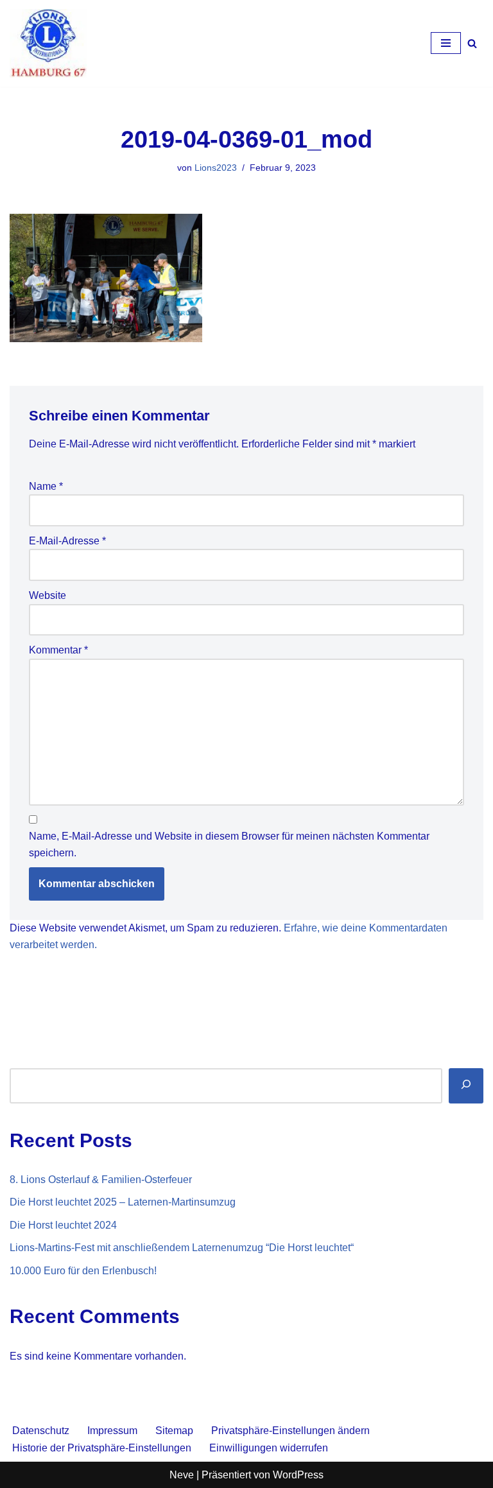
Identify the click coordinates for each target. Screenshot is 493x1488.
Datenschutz (40, 1430)
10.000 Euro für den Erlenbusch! (83, 1270)
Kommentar (58, 650)
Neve (181, 1474)
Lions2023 (216, 167)
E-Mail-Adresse (67, 540)
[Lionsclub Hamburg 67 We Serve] (48, 43)
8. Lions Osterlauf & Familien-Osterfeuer (101, 1179)
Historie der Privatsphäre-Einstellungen (101, 1447)
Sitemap (174, 1430)
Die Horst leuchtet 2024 (63, 1225)
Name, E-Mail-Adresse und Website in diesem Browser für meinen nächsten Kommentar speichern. (229, 844)
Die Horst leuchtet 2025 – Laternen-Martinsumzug (123, 1202)
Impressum (112, 1430)
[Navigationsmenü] (446, 43)
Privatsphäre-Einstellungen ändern (290, 1430)
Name (46, 486)
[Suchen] (472, 43)
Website (47, 595)
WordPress (298, 1474)
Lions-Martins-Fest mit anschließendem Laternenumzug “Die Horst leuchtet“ (182, 1247)
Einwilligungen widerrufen (268, 1447)
